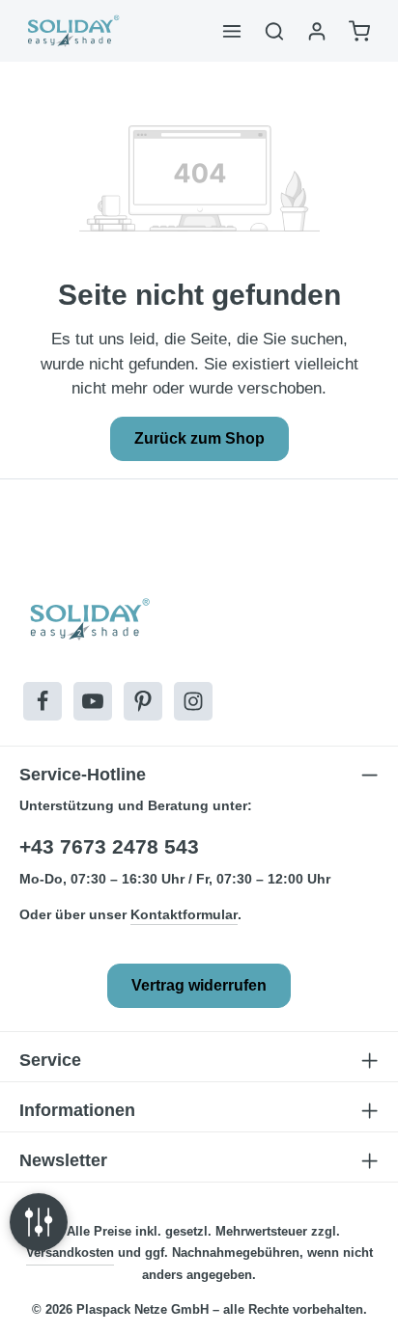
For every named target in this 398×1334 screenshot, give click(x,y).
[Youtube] (92, 701)
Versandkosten (70, 1252)
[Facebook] (42, 701)
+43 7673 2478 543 (109, 846)
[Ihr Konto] (317, 31)
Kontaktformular (184, 914)
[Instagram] (193, 701)
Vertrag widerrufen (199, 985)
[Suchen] (274, 31)
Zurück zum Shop (199, 438)
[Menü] (232, 31)
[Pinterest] (143, 701)
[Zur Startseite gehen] (72, 31)
